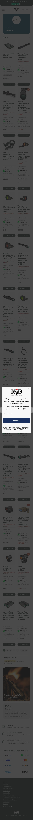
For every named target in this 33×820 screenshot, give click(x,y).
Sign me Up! (16, 420)
